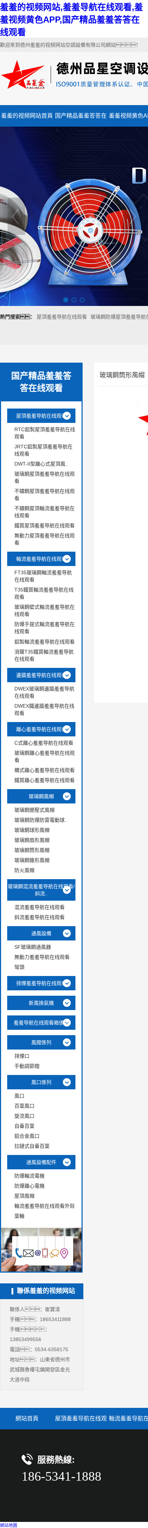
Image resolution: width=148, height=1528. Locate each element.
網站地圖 (8, 1525)
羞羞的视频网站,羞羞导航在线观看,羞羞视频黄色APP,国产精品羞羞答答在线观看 (71, 19)
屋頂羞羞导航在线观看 (62, 317)
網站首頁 (26, 1418)
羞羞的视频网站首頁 (27, 116)
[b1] (74, 216)
